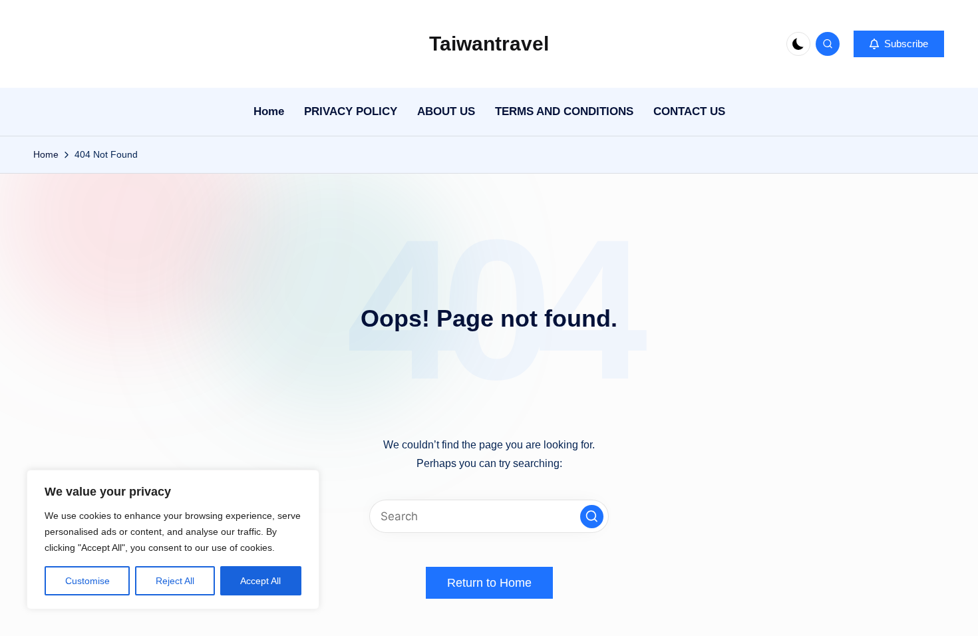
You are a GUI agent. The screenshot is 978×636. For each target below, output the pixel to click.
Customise (87, 580)
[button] (899, 44)
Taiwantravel (489, 44)
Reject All (175, 580)
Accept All (260, 580)
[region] (173, 539)
